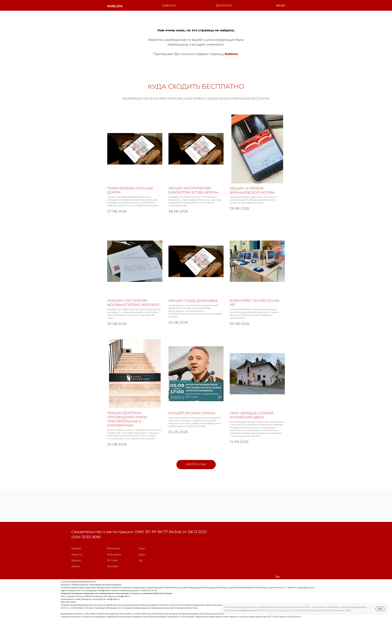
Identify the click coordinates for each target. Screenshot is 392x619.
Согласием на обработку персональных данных (339, 607)
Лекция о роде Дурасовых (192, 301)
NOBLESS (115, 6)
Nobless (231, 54)
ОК (141, 560)
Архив (75, 566)
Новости (76, 554)
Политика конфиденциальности (76, 605)
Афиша (76, 560)
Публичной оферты (162, 593)
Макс (142, 548)
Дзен (142, 554)
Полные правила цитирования (285, 616)
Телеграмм (114, 554)
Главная (76, 548)
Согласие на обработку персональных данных (115, 605)
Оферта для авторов (215, 605)
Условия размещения (193, 605)
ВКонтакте (113, 548)
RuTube (112, 560)
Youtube (112, 566)
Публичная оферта (149, 605)
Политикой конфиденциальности (243, 610)
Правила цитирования (170, 605)
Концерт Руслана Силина (191, 413)
